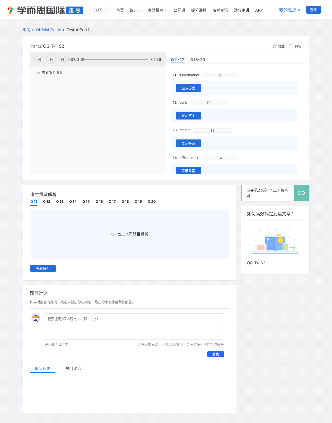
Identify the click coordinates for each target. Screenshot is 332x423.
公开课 (179, 10)
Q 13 (59, 201)
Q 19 (138, 201)
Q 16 (99, 201)
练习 (134, 10)
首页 (120, 10)
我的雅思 (288, 10)
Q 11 (33, 201)
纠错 (298, 46)
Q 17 (112, 201)
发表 (215, 354)
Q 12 (46, 201)
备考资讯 (220, 10)
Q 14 (73, 201)
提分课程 (199, 10)
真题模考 (155, 10)
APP (259, 10)
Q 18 (125, 201)
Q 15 (86, 201)
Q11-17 (177, 59)
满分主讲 (241, 10)
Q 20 (152, 201)
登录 (313, 10)
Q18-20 (197, 59)
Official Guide (48, 29)
